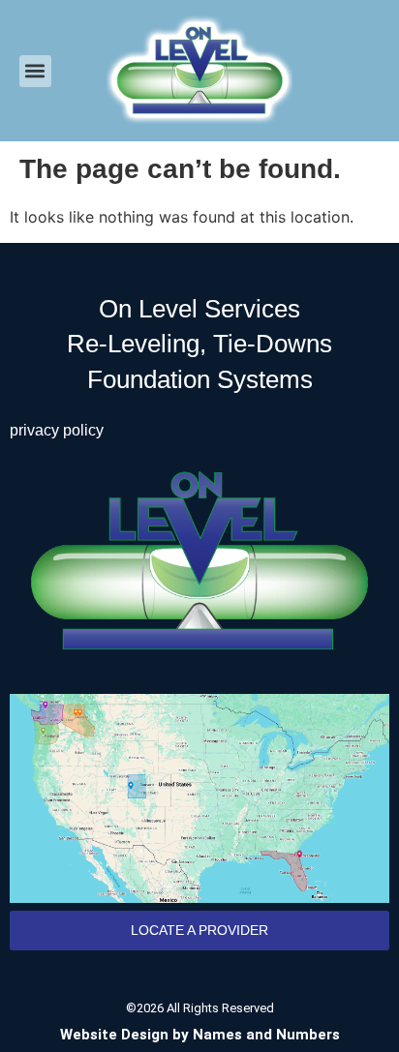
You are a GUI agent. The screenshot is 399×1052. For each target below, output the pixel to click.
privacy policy (57, 430)
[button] (35, 71)
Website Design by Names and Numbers (200, 1034)
